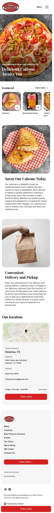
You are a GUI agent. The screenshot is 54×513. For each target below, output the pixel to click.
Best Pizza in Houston (14, 434)
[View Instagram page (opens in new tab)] (9, 489)
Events (7, 437)
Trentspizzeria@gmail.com (16, 380)
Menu (39, 7)
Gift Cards (9, 449)
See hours (43, 389)
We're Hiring (9, 445)
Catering (8, 430)
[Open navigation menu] (46, 7)
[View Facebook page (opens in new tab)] (5, 489)
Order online (26, 396)
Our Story (8, 441)
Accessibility (9, 476)
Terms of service (11, 472)
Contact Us (9, 453)
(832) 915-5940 (12, 374)
